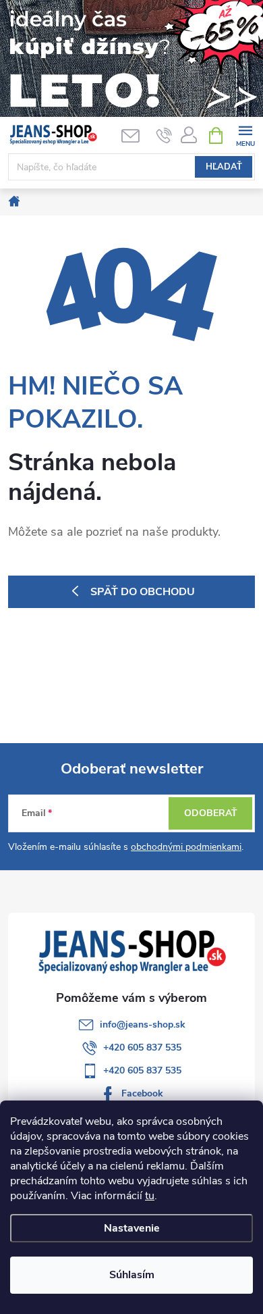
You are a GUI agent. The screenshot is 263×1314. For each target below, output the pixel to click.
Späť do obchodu (142, 591)
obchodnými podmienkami (186, 846)
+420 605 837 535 (142, 1047)
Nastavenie (132, 1228)
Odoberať (210, 813)
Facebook (142, 1093)
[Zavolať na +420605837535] (164, 136)
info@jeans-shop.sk (142, 1024)
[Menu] (245, 135)
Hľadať (224, 167)
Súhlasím (131, 1274)
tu (149, 1195)
